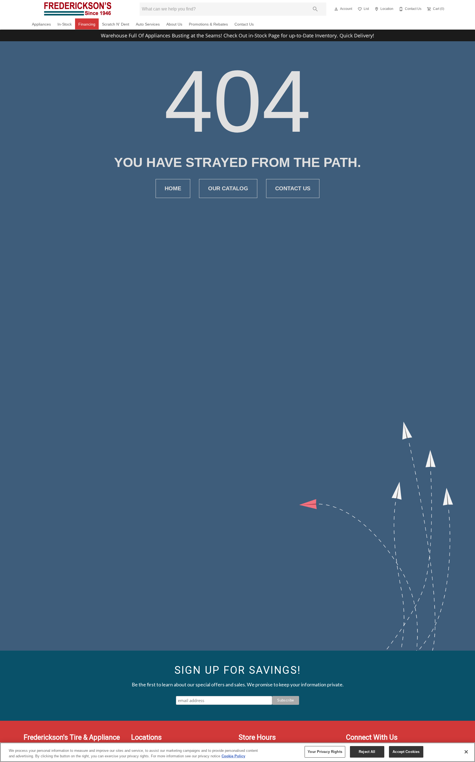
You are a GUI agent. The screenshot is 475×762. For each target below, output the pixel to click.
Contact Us (244, 24)
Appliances (41, 24)
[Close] (466, 752)
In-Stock (64, 24)
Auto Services (148, 24)
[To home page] (77, 9)
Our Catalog (228, 188)
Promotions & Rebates (208, 24)
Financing (86, 24)
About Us (174, 24)
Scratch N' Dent (115, 24)
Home (173, 188)
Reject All (367, 752)
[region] (237, 752)
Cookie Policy (233, 756)
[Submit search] (315, 9)
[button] (336, 9)
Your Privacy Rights (325, 752)
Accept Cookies (406, 752)
